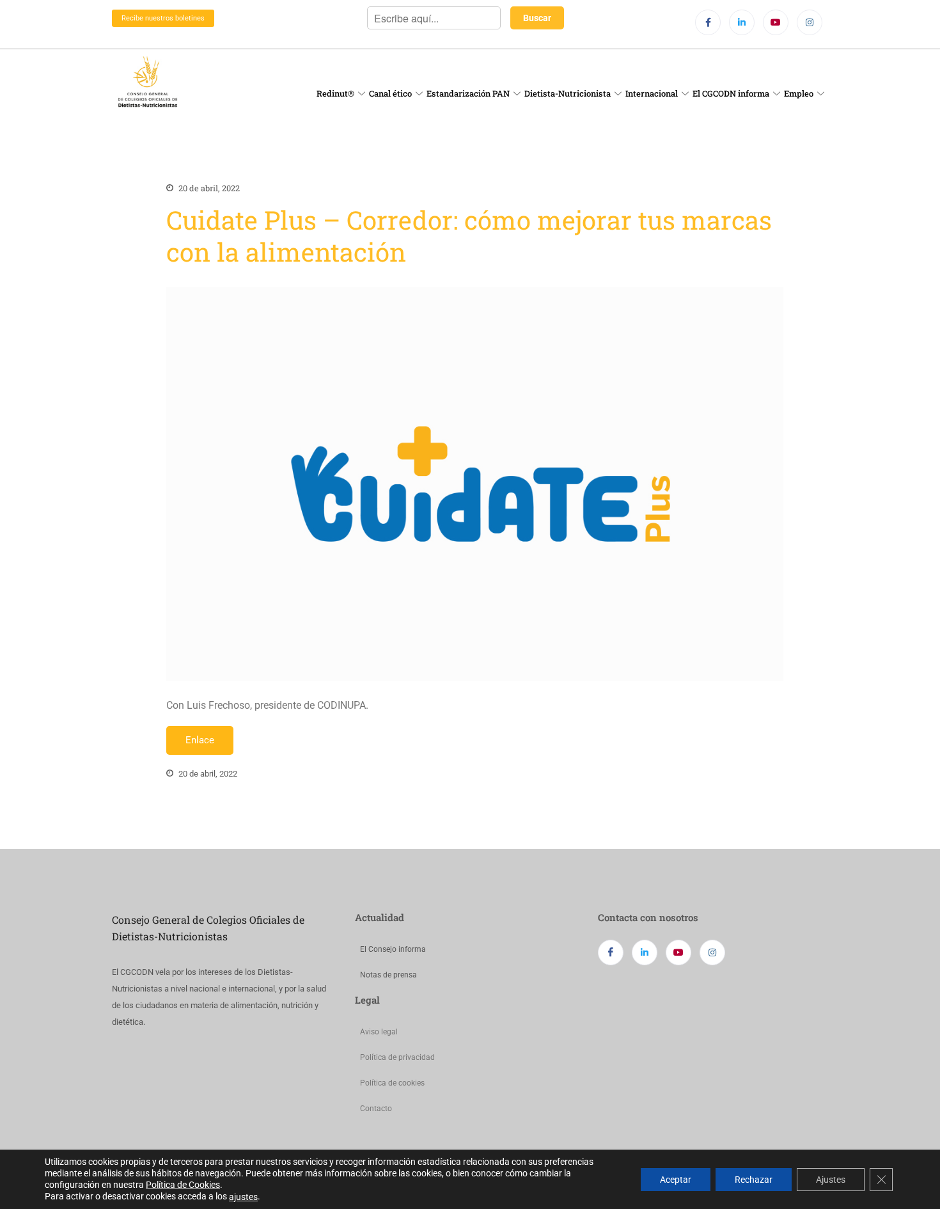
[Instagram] (809, 22)
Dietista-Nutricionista (567, 93)
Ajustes (830, 1179)
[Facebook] (708, 22)
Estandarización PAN (468, 93)
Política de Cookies (183, 1185)
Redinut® (335, 93)
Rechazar (753, 1179)
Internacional (651, 93)
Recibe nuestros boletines (163, 18)
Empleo (798, 93)
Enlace (199, 740)
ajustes (243, 1197)
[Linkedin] (742, 22)
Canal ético (390, 93)
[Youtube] (775, 22)
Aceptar (675, 1179)
